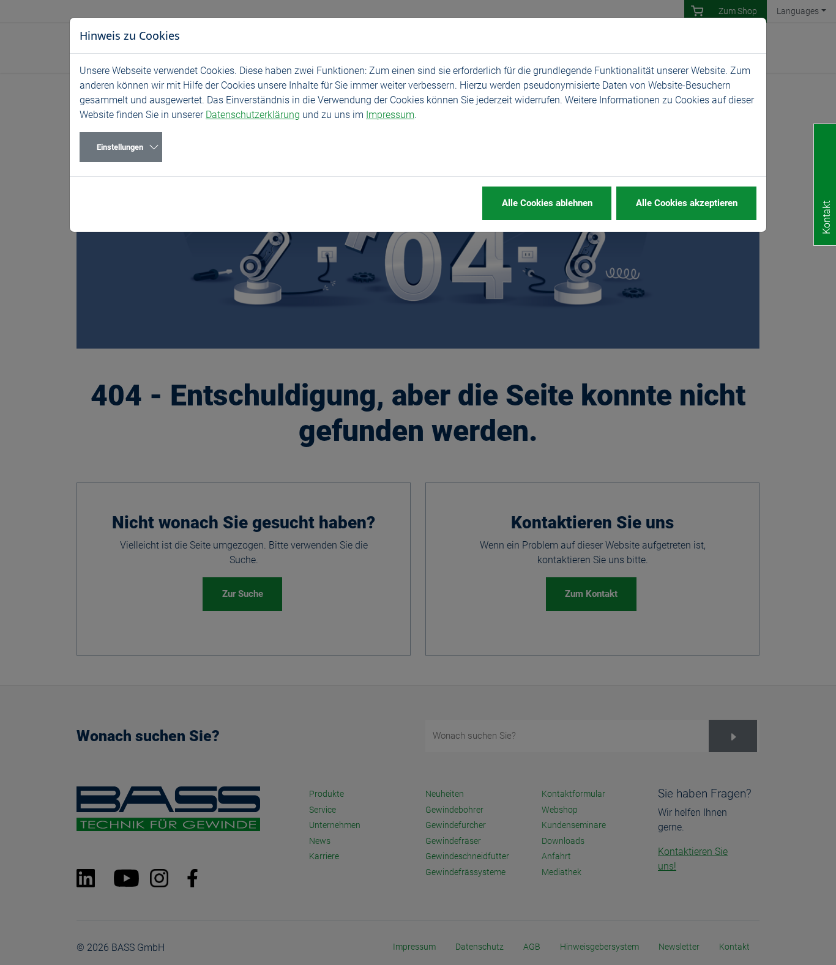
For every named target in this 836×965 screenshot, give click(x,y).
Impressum (390, 114)
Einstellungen (120, 147)
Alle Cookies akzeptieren (686, 203)
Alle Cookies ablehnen (547, 203)
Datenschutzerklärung (253, 114)
